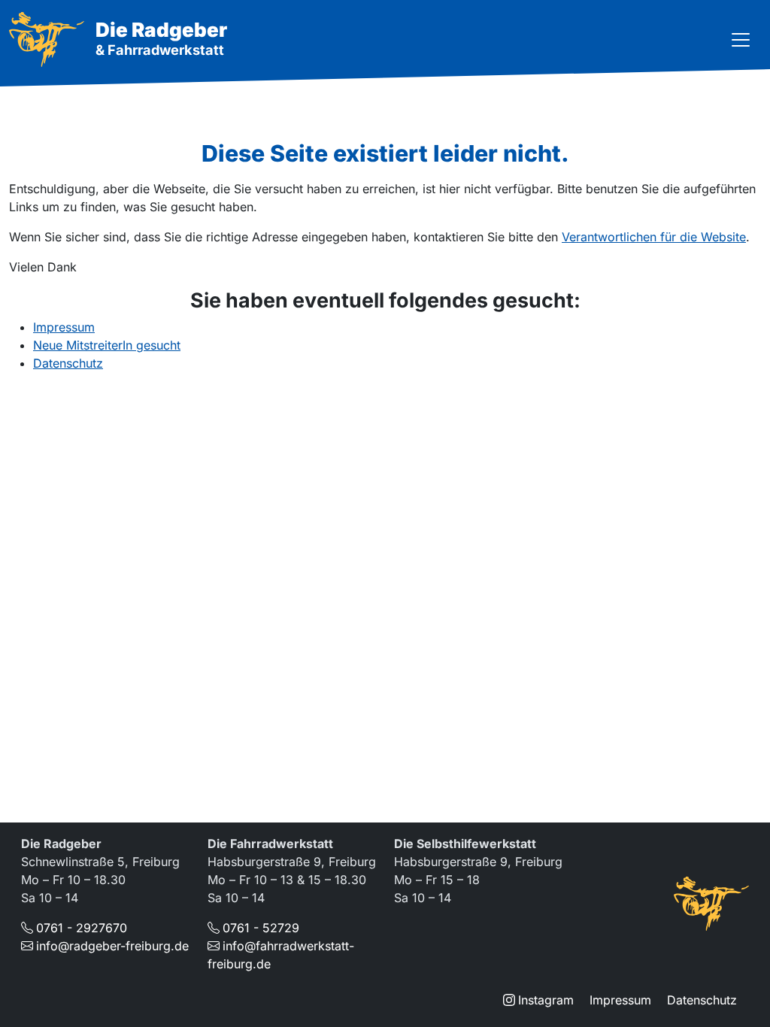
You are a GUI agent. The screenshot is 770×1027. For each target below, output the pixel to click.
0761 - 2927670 (81, 927)
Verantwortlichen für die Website (654, 236)
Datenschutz (68, 363)
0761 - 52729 (261, 927)
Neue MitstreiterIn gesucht (106, 345)
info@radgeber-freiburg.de (112, 945)
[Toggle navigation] (740, 40)
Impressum (64, 327)
